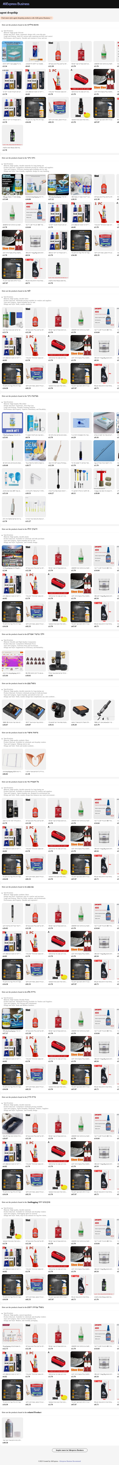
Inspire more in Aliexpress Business (70, 1450)
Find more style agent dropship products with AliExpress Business (25, 18)
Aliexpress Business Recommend (70, 1461)
